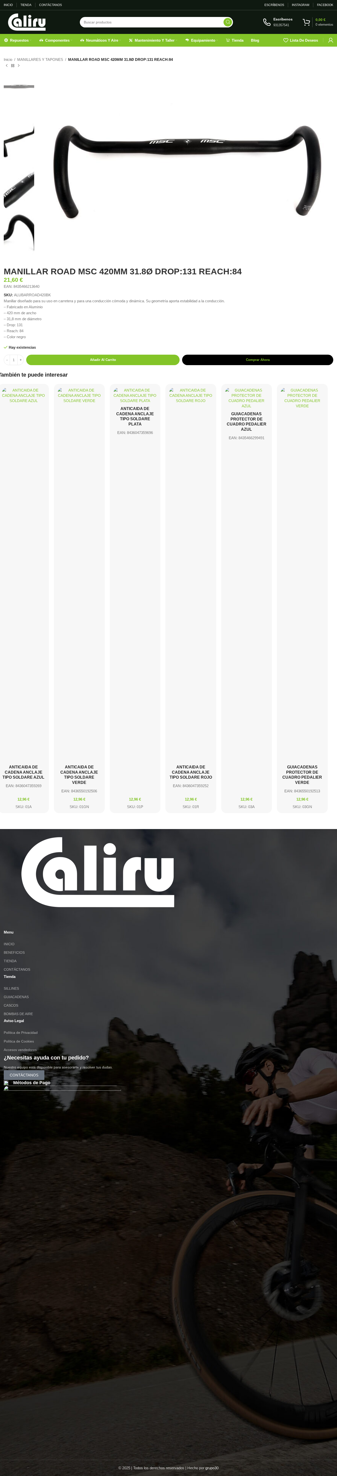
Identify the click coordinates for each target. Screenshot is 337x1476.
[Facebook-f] (37, 921)
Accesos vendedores (20, 1050)
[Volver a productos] (13, 66)
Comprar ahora (258, 360)
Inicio (8, 59)
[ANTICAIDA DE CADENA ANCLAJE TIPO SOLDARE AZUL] (23, 575)
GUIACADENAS (16, 997)
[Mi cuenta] (331, 40)
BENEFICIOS (14, 952)
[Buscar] (228, 22)
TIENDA (10, 961)
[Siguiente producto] (19, 66)
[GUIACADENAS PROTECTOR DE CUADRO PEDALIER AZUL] (246, 398)
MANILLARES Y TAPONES (40, 59)
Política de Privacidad (21, 1033)
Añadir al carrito (103, 360)
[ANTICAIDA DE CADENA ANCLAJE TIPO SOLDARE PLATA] (135, 395)
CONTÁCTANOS (17, 969)
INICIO (9, 944)
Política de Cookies (19, 1041)
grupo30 (212, 1468)
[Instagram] (23, 921)
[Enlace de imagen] (98, 872)
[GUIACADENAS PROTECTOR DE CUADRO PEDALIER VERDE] (302, 575)
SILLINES (11, 988)
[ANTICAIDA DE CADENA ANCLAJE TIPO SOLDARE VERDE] (79, 575)
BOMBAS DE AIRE (18, 1014)
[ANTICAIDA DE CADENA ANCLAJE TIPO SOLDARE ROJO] (191, 575)
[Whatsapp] (10, 921)
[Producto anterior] (7, 66)
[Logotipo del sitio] (27, 21)
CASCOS (11, 1005)
